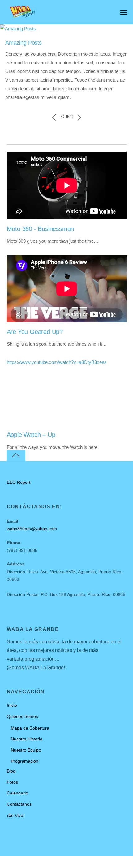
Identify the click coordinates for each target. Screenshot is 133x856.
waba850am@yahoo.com (32, 528)
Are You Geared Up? (35, 331)
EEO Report (18, 482)
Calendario (17, 793)
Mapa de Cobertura (30, 728)
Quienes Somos (22, 716)
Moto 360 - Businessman (40, 228)
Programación (24, 761)
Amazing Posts (23, 42)
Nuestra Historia (26, 739)
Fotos (12, 782)
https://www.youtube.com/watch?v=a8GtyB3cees (57, 362)
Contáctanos (19, 804)
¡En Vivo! (15, 815)
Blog (11, 771)
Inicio (12, 705)
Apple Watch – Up (31, 434)
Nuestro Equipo (26, 750)
